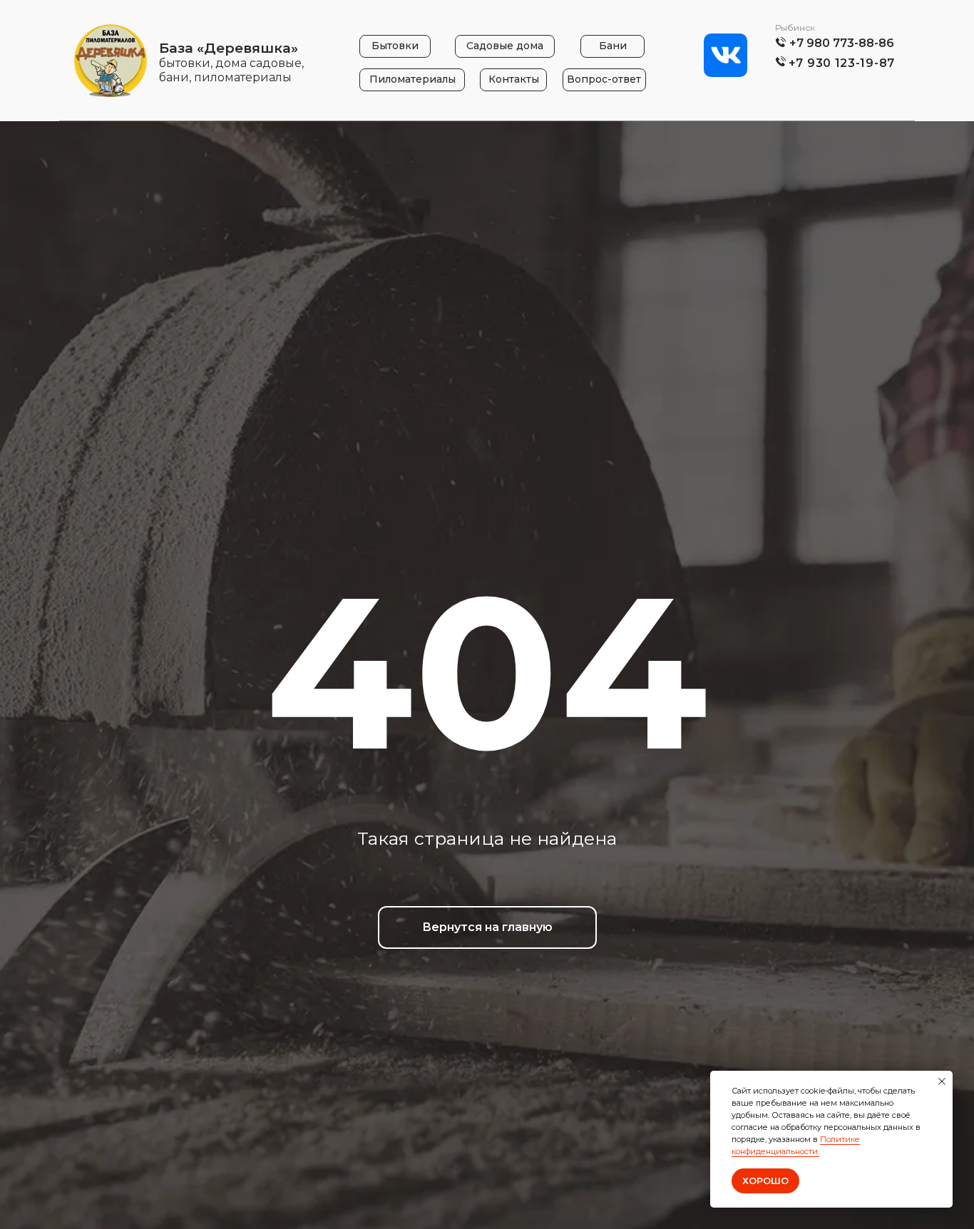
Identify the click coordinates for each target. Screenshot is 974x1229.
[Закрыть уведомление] (942, 1081)
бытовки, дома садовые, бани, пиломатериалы (231, 70)
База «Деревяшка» (228, 48)
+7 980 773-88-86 (841, 43)
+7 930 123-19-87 (842, 63)
